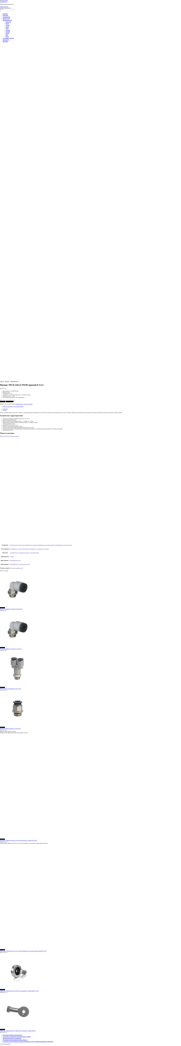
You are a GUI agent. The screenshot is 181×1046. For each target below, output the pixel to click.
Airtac (7, 26)
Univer (8, 25)
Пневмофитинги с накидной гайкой (19, 549)
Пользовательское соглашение (12, 1038)
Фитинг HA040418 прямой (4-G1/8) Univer (10, 728)
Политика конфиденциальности (12, 1035)
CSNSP (8, 31)
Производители (7, 20)
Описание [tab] (5, 409)
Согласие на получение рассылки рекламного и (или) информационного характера (28, 1041)
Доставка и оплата (8, 38)
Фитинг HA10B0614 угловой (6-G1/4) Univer (11, 649)
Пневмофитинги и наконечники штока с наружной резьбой (24, 552)
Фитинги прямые (28, 404)
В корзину (3, 401)
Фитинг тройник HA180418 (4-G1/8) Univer (10, 688)
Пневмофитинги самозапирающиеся (46, 545)
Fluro (7, 36)
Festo (7, 23)
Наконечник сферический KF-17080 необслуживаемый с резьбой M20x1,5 (18, 1030)
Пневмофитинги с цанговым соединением (38, 549)
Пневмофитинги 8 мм (15, 560)
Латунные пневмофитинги (16, 568)
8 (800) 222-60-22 (4, 6)
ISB (7, 35)
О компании (6, 17)
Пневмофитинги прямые (31, 545)
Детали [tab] (4, 410)
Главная (5, 13)
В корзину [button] (2, 607)
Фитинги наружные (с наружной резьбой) (13, 406)
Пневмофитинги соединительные (64, 545)
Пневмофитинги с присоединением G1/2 (20, 564)
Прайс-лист (6, 18)
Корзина (5, 41)
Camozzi (8, 22)
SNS (7, 28)
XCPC (7, 33)
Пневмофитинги (14, 381)
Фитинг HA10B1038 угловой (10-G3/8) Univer (11, 609)
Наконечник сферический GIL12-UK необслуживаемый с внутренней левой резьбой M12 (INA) (23, 951)
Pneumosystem (3, 1)
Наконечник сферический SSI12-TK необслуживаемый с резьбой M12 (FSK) (18, 840)
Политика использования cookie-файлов (15, 1040)
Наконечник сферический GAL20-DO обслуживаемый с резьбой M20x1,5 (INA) (19, 991)
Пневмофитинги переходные (17, 545)
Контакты (6, 40)
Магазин (5, 15)
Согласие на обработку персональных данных (17, 1036)
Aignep (8, 30)
